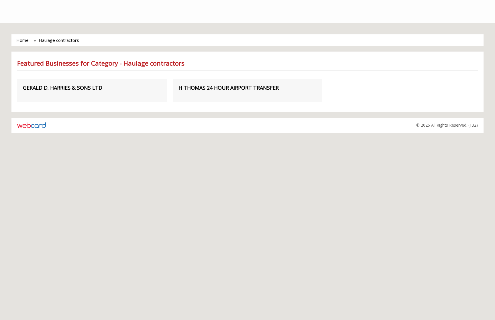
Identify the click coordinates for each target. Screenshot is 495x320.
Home (22, 40)
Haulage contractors (59, 40)
